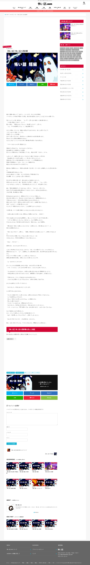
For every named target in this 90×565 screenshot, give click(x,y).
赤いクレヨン (71, 58)
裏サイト (65, 58)
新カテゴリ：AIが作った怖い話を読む (45, 10)
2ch (69, 8)
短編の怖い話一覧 (20, 372)
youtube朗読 (76, 48)
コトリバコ (62, 49)
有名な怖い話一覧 (65, 91)
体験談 (76, 51)
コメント (9, 412)
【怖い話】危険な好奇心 (76, 33)
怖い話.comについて (22, 8)
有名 (64, 8)
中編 (44, 8)
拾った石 (78, 55)
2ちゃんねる (28, 372)
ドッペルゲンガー (75, 49)
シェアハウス (68, 49)
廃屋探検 (62, 55)
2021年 (67, 48)
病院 (71, 56)
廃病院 (66, 55)
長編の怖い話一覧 (65, 99)
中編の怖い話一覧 (65, 80)
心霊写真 (70, 55)
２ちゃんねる (76, 60)
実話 (30, 8)
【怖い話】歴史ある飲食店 (77, 24)
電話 (69, 60)
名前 (8, 426)
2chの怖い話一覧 (11, 372)
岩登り (73, 53)
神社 (77, 56)
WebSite (36, 512)
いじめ (81, 48)
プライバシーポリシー (38, 549)
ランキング (75, 8)
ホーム (14, 8)
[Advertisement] (32, 32)
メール (8, 432)
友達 (61, 53)
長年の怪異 (62, 60)
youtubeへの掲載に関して (13, 553)
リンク (34, 553)
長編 (50, 8)
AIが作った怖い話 (57, 8)
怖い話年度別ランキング (66, 88)
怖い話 (34, 372)
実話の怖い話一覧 (65, 84)
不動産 (67, 51)
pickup (71, 48)
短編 (37, 8)
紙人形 (61, 58)
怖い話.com (45, 3)
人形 (73, 51)
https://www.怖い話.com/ (66, 554)
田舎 (68, 56)
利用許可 (80, 51)
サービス (63, 77)
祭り (80, 56)
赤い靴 (76, 58)
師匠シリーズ (78, 53)
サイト (7, 437)
